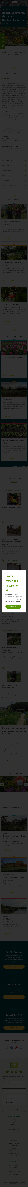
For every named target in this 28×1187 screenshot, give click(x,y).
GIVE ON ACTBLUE (11, 606)
